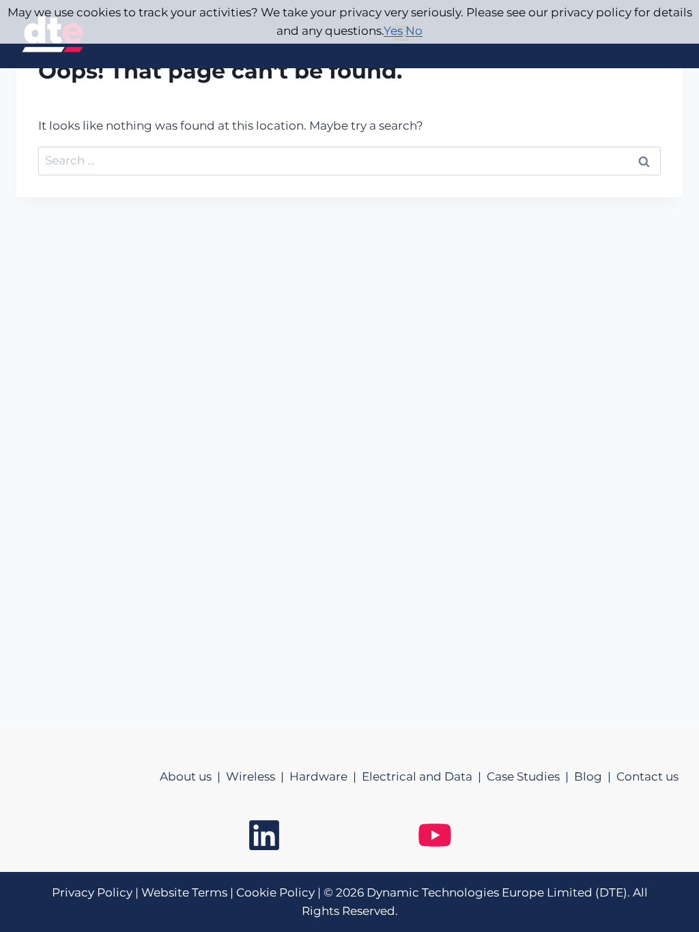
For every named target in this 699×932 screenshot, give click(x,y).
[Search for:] (349, 160)
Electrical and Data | (424, 776)
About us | (193, 776)
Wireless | (257, 776)
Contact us (647, 776)
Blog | (595, 776)
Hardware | (325, 776)
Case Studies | (530, 776)
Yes (393, 31)
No (414, 31)
